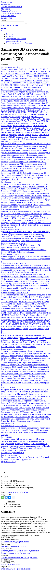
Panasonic (6, 225)
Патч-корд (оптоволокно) (15, 283)
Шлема (46, 353)
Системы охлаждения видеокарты (30, 168)
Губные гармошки (40, 367)
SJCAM (27, 220)
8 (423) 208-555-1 (8, 16)
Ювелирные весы (9, 394)
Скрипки (8, 371)
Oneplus (13, 189)
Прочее (5, 252)
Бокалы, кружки (10, 428)
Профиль (20, 569)
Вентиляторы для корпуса (34, 164)
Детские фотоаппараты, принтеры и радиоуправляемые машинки (25, 429)
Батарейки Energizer (40, 417)
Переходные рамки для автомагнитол (26, 446)
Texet (23, 207)
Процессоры (16, 175)
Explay (6, 207)
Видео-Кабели (37, 306)
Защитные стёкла (13, 41)
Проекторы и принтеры (11, 254)
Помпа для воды (27, 407)
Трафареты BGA (9, 180)
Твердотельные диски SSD (30, 117)
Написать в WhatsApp (10, 564)
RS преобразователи (40, 286)
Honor (33, 78)
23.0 (28, 74)
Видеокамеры (32, 245)
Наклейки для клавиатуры (13, 92)
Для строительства (9, 455)
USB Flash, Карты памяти (24, 389)
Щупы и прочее (21, 277)
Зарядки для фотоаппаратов (14, 223)
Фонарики (27, 383)
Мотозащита (16, 356)
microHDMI (20, 322)
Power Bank (6, 335)
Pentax (7, 216)
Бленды (37, 216)
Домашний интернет (28, 338)
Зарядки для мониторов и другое (31, 148)
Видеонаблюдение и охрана (13, 243)
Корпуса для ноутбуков (12, 135)
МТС (20, 191)
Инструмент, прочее (23, 270)
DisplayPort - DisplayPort (12, 308)
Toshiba (44, 96)
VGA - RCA (21, 317)
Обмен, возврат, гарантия (28, 551)
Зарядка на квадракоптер (18, 103)
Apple (25, 76)
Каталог (9, 36)
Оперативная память (10, 119)
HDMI (10, 322)
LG (16, 80)
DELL (8, 85)
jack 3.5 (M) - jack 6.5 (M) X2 (28, 299)
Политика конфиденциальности (15, 542)
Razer (19, 96)
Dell (40, 76)
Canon (39, 211)
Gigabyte (24, 78)
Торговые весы (10, 398)
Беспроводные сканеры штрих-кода (27, 236)
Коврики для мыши (17, 155)
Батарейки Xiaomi (9, 421)
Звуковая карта (8, 150)
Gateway (15, 78)
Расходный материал (30, 268)
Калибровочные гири (28, 396)
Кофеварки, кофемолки (35, 401)
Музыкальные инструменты (34, 365)
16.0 (37, 71)
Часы (18, 414)
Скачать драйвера (29, 557)
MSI (22, 80)
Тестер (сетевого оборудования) (15, 286)
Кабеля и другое (9, 256)
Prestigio (22, 189)
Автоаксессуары (9, 439)
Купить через (18, 492)
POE (22, 245)
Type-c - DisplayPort (39, 315)
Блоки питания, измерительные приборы (19, 273)
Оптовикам (25, 553)
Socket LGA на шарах (11, 144)
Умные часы (15, 383)
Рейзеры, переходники (17, 329)
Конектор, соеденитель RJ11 (16, 279)
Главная (9, 34)
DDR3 (24, 119)
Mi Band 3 (28, 344)
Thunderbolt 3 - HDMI (20, 315)
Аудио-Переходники (19, 306)
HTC (25, 186)
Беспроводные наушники (25, 157)
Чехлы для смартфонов (36, 198)
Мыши (33, 153)
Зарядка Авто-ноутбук (36, 98)
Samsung (30, 80)
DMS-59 (38, 320)
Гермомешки (20, 358)
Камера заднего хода (25, 444)
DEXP (9, 186)
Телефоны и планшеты (16, 39)
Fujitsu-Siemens (27, 85)
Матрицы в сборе (39, 103)
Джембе (5, 369)
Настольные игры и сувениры (14, 426)
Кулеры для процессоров (13, 166)
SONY (18, 89)
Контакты (5, 546)
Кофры (5, 356)
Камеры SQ (34, 225)
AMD (27, 175)
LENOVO (17, 87)
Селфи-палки (17, 198)
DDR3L (32, 119)
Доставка (12, 551)
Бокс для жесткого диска (35, 114)
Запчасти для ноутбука (10, 67)
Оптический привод (33, 139)
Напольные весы (9, 396)
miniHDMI (17, 324)
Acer (18, 76)
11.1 (34, 69)
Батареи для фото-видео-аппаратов (18, 211)
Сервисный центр (9, 11)
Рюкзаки (17, 342)
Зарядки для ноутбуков (37, 92)
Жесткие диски (9, 117)
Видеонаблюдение (34, 335)
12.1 (45, 69)
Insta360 (39, 218)
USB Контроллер (29, 144)
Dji (46, 218)
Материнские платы (18, 153)
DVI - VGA (12, 310)
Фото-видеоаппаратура (11, 209)
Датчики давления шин (33, 441)
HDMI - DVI (24, 310)
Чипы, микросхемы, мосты (12, 171)
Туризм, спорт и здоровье (12, 349)
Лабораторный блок (35, 274)
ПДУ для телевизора (38, 405)
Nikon (27, 214)
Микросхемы (39, 173)
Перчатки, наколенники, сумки (16, 380)
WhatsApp (5, 4)
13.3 (9, 71)
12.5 (3, 71)
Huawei (32, 110)
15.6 (32, 71)
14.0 (20, 71)
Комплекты (6, 376)
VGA (6, 326)
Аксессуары (7, 184)
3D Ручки (6, 389)
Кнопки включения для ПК (28, 150)
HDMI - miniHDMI (27, 313)
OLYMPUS (36, 214)
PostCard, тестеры (42, 270)
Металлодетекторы (10, 250)
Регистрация (12, 25)
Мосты (5, 175)
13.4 (14, 71)
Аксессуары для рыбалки (36, 356)
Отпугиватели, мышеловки (15, 405)
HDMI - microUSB (9, 313)
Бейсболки (7, 358)
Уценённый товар (8, 462)
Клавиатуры (19, 83)
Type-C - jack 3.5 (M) (26, 304)
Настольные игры (27, 432)
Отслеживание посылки (11, 7)
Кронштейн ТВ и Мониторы (14, 403)
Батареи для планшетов (20, 200)
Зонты (26, 360)
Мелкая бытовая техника (34, 340)
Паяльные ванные (41, 265)
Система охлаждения (11, 164)
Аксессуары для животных (12, 453)
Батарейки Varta (42, 419)
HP (40, 78)
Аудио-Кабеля (10, 297)
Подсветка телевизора (20, 290)
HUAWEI (6, 87)
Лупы (22, 288)
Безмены (23, 394)
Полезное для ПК (37, 162)
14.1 (25, 71)
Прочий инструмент (21, 459)
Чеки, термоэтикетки (31, 241)
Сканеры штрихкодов (19, 234)
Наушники (7, 157)
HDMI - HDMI (38, 310)
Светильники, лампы (11, 412)
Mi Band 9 (10, 347)
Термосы (27, 342)
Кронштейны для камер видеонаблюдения (20, 247)
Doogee (17, 186)
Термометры (7, 414)
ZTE (13, 191)
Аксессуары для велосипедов (15, 351)
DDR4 (40, 119)
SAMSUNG (7, 89)
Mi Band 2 (17, 344)
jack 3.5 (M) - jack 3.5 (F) (29, 297)
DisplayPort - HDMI (33, 308)
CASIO (40, 223)
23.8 (33, 74)
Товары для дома (8, 387)
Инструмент (7, 272)
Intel (35, 175)
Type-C (41, 324)
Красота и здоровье (12, 340)
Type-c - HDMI (8, 317)
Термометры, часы (31, 412)
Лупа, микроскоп (9, 288)
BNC (19, 320)
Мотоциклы (35, 353)
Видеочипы (7, 173)
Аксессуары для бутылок (34, 410)
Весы (46, 392)
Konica (19, 214)
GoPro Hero (7, 220)
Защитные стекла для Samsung (19, 43)
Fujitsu (7, 78)
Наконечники (39, 250)
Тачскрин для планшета (20, 204)
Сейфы (14, 252)
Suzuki (6, 448)
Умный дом (38, 342)
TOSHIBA (28, 89)
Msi (18, 123)
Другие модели (34, 207)
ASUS (36, 108)
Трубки (33, 376)
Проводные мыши (36, 155)
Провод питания (17, 98)
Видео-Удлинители (19, 326)
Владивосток (6, 2)
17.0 (43, 71)
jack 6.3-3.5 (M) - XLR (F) (29, 301)
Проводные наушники (23, 159)
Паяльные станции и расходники (16, 265)
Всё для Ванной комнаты (30, 398)
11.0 (29, 69)
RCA (25, 324)
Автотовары (6, 437)
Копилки (34, 430)
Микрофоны (25, 250)
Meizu (5, 189)
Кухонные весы (37, 394)
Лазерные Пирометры (29, 457)
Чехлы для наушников (26, 347)
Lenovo (8, 80)
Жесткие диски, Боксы (13, 146)
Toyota (14, 448)
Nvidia (18, 173)
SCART (33, 324)
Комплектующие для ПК (11, 141)
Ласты (16, 376)
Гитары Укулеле (22, 367)
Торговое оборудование (11, 229)
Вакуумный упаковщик (31, 392)
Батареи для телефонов (26, 184)
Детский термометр (13, 360)
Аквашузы (28, 374)
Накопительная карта (10, 553)
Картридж (23, 256)
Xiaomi (7, 83)
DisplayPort (28, 320)
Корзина (27, 569)
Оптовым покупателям (11, 13)
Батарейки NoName (25, 419)
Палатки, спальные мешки (26, 371)
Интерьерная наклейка (12, 401)
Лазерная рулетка (9, 457)
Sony (38, 80)
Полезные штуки (9, 407)
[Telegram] (6, 497)
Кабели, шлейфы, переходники (14, 292)
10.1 (23, 69)
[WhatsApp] (2, 497)
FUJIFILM (9, 214)
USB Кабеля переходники (13, 295)
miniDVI (7, 324)
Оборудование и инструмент (13, 263)
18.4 (6, 74)
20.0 (17, 74)
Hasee (19, 110)
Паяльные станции (10, 268)
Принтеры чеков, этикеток (31, 232)
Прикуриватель (27, 448)
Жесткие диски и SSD (11, 114)
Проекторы (22, 259)
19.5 (11, 74)
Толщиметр (20, 450)
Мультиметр (7, 277)
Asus (33, 76)
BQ (3, 186)
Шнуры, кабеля (26, 252)
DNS (16, 85)
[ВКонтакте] (9, 497)
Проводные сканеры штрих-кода (16, 238)
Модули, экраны (18, 195)
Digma (42, 204)
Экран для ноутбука (11, 69)
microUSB (31, 322)
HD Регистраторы (9, 245)
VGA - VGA (34, 317)
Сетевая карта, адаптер (38, 283)
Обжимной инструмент (18, 281)
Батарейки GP (8, 419)
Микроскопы (33, 288)
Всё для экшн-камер (24, 218)
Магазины (5, 9)
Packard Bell (36, 87)
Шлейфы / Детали (27, 128)
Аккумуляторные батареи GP (17, 417)
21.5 (22, 74)
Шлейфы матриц (10, 130)
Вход (3, 25)
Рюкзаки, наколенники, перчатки (29, 378)
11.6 (39, 69)
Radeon (27, 173)
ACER (31, 83)
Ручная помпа (16, 410)
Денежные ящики (9, 232)
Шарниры (6, 126)
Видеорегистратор (9, 338)
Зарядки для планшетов (34, 191)
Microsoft (5, 96)
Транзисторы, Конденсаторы (29, 177)
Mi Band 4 (38, 344)
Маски (24, 376)
